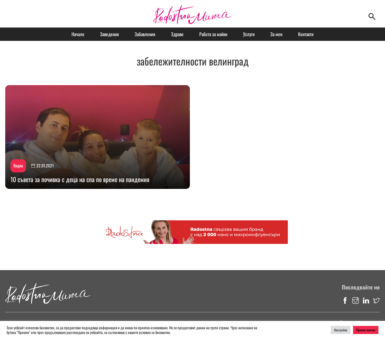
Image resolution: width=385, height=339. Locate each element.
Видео (18, 165)
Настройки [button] (340, 329)
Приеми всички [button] (365, 329)
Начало (78, 34)
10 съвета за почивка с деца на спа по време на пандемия (79, 179)
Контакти (306, 34)
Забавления (145, 34)
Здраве (177, 34)
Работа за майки (213, 34)
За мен (276, 34)
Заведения (109, 34)
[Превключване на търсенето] (372, 16)
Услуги (249, 34)
